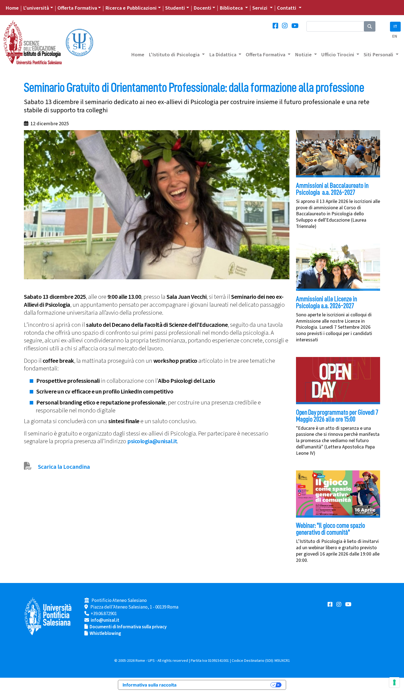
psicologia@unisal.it (152, 441)
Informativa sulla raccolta (149, 685)
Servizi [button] (260, 8)
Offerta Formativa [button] (266, 54)
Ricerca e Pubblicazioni (131, 8)
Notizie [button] (304, 54)
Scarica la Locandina (64, 466)
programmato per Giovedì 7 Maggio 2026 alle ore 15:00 (337, 416)
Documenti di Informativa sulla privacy (128, 627)
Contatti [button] (287, 8)
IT (395, 26)
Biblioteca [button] (232, 8)
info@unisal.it (105, 620)
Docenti (202, 8)
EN (394, 36)
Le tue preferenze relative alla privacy (226, 685)
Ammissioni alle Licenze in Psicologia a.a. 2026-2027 (326, 302)
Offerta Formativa (77, 8)
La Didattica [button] (223, 54)
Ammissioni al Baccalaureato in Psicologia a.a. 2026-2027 (332, 189)
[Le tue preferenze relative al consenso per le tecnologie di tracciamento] (394, 682)
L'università (36, 8)
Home (12, 8)
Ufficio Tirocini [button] (338, 54)
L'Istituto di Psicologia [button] (175, 54)
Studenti (175, 8)
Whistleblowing (105, 633)
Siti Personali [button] (379, 54)
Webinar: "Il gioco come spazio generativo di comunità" (330, 529)
